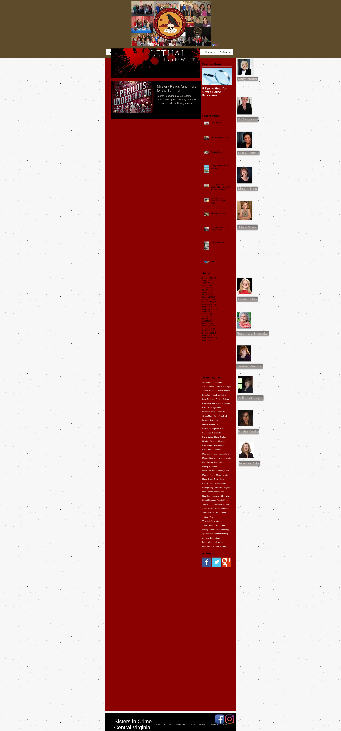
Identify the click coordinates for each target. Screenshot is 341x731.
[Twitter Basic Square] (216, 562)
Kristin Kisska (208, 450)
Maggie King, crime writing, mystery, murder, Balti (217, 458)
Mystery (226, 475)
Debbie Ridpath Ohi (210, 424)
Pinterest (218, 487)
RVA (204, 492)
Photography (207, 487)
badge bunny (215, 538)
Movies (205, 475)
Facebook (206, 433)
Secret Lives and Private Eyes (215, 500)
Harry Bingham (220, 437)
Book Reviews (208, 399)
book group (218, 542)
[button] (247, 227)
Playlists (227, 487)
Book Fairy (206, 395)
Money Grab (223, 471)
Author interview (209, 391)
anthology (225, 530)
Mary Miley (219, 462)
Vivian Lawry (207, 525)
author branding (221, 534)
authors (205, 538)
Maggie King (224, 454)
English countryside (210, 428)
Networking (219, 479)
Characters (227, 403)
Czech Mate (207, 416)
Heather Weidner (209, 441)
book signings (208, 546)
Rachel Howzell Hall (216, 492)
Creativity (221, 412)
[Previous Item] (206, 76)
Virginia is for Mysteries (212, 521)
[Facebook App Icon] (213, 45)
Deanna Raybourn (210, 420)
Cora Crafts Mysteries (211, 407)
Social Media (207, 508)
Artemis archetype (223, 386)
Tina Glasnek (221, 513)
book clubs (206, 542)
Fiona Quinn (207, 437)
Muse (212, 475)
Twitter (205, 517)
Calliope (226, 399)
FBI (221, 428)
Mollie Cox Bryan (209, 471)
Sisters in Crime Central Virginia (215, 504)
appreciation (207, 534)
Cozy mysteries (208, 412)
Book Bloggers (224, 391)
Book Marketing (219, 395)
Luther (218, 450)
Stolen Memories (222, 508)
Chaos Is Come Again (211, 403)
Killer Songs (207, 445)
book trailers (221, 546)
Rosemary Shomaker (221, 496)
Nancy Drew (207, 479)
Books (218, 399)
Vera (211, 517)
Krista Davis (219, 445)
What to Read (220, 525)
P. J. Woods (207, 483)
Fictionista (216, 433)
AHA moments (208, 386)
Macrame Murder (209, 454)
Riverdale (206, 496)
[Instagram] (216, 45)
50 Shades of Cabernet (212, 382)
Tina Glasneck (208, 513)
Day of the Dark (220, 416)
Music (218, 475)
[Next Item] (227, 76)
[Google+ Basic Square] (226, 562)
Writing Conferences (211, 530)
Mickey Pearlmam (209, 466)
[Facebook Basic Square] (206, 562)
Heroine (221, 441)
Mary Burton (207, 462)
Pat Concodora (220, 483)
